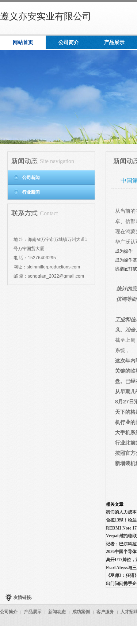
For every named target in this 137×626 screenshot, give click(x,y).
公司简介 (9, 611)
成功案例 (81, 611)
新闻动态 (57, 611)
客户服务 (105, 611)
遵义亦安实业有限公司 (45, 16)
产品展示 (33, 611)
